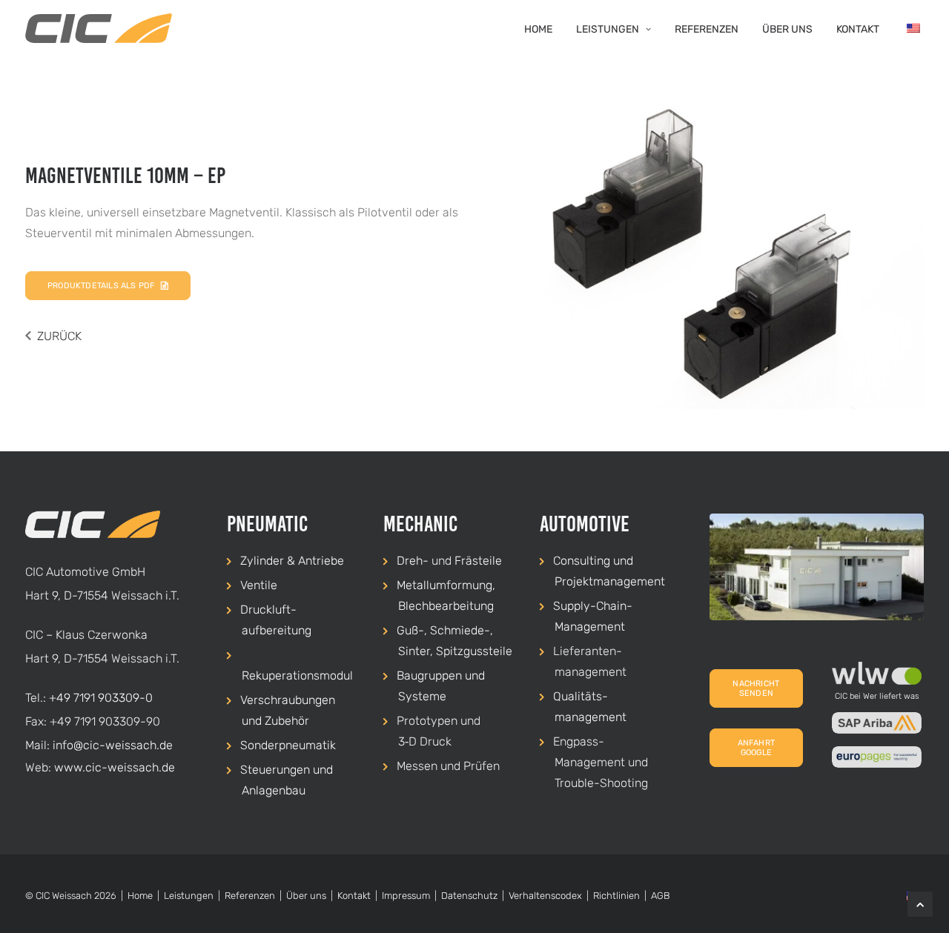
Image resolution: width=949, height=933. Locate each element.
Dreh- (413, 561)
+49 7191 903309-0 (101, 698)
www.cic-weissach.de (114, 767)
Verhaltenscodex (545, 895)
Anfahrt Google (758, 747)
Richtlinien (616, 895)
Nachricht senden (757, 688)
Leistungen (607, 29)
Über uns (787, 29)
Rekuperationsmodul (297, 675)
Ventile (258, 585)
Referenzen (706, 29)
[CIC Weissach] (98, 28)
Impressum (406, 895)
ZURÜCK (59, 336)
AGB (660, 895)
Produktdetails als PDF (100, 285)
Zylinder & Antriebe (292, 561)
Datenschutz (469, 895)
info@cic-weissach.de (113, 745)
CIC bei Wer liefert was (877, 696)
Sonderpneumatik (288, 745)
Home (538, 29)
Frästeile (478, 561)
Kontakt (857, 29)
